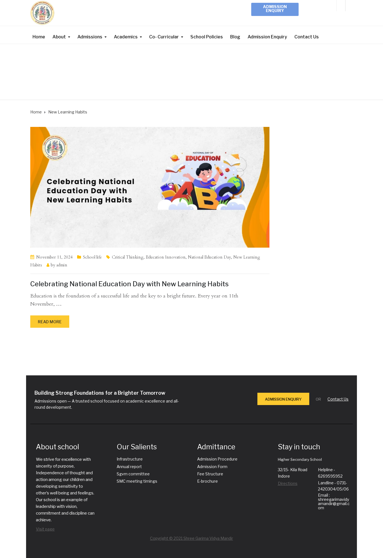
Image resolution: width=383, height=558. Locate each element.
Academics (126, 36)
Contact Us (306, 36)
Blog (235, 36)
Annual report (129, 466)
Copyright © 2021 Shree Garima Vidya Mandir (191, 538)
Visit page (45, 529)
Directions (287, 483)
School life (92, 257)
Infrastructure (130, 459)
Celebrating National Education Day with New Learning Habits (129, 284)
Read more (50, 321)
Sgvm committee (133, 473)
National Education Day (209, 257)
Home (39, 36)
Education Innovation (166, 257)
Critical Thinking (128, 257)
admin (61, 265)
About (59, 36)
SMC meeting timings (137, 481)
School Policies (206, 36)
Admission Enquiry (275, 8)
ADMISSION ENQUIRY (283, 399)
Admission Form (212, 466)
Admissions (89, 36)
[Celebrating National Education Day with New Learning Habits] (149, 186)
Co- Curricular (164, 36)
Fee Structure (210, 473)
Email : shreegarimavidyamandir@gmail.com (334, 501)
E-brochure (207, 481)
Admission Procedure (217, 459)
